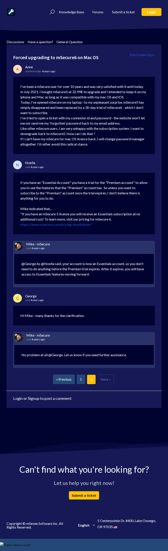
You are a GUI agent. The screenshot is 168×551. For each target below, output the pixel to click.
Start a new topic (142, 55)
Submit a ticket (123, 12)
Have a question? (40, 42)
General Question (69, 42)
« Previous (64, 379)
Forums (97, 12)
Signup (33, 398)
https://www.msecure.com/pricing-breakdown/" (56, 224)
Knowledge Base (71, 12)
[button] (51, 12)
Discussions (15, 42)
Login (151, 12)
